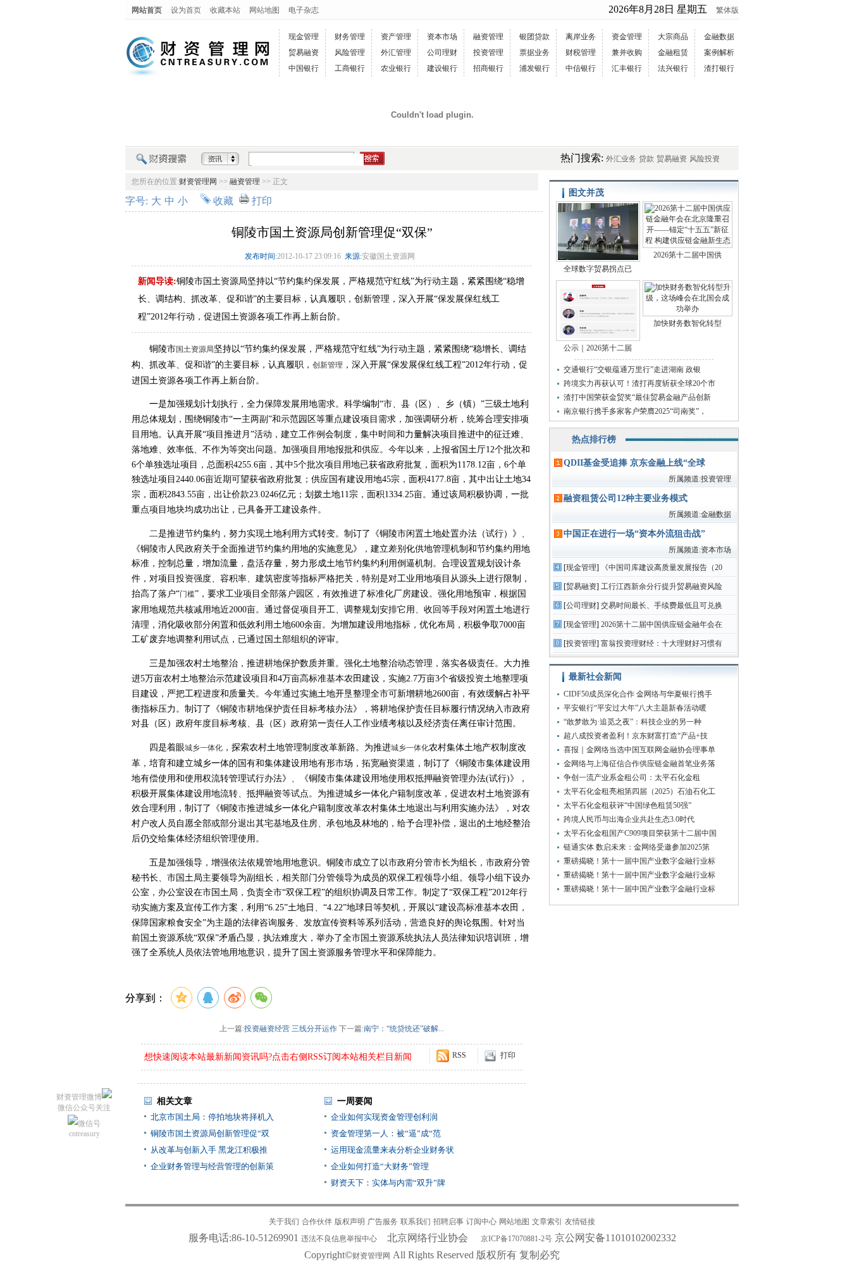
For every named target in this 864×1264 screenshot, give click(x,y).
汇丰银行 (627, 68)
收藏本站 (225, 10)
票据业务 (534, 52)
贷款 (646, 158)
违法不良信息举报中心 (339, 1238)
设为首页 (186, 10)
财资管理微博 (79, 1097)
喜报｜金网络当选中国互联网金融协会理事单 (639, 749)
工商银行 (350, 68)
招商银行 (488, 68)
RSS (459, 1055)
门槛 (187, 594)
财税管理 (580, 52)
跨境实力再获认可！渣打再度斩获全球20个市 (639, 383)
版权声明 (350, 1221)
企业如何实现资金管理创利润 (384, 1117)
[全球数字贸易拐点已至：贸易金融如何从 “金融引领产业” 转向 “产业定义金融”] (598, 232)
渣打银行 (719, 68)
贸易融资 (303, 52)
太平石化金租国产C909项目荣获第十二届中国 (640, 833)
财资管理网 (198, 181)
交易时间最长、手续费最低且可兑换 (661, 605)
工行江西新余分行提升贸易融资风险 (661, 586)
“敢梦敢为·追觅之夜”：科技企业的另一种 (632, 721)
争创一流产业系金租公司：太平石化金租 (632, 777)
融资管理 (488, 36)
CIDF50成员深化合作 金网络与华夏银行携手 (638, 694)
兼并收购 (627, 52)
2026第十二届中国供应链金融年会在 (661, 624)
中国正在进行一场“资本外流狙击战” (634, 533)
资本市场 (442, 36)
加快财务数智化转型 (687, 323)
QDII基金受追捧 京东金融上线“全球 (634, 463)
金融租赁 (673, 52)
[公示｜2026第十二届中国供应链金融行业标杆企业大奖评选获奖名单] (598, 311)
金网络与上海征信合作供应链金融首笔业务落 (639, 763)
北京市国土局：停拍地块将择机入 (212, 1117)
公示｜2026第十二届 (598, 348)
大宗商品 (673, 36)
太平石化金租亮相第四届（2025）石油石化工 (639, 791)
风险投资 (704, 158)
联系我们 (415, 1221)
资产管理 (396, 36)
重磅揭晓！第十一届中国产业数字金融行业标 (639, 861)
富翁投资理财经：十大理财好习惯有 (661, 643)
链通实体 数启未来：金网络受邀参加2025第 (637, 847)
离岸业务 (580, 36)
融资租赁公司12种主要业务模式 (626, 498)
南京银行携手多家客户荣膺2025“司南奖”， (635, 411)
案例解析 (719, 52)
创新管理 (327, 365)
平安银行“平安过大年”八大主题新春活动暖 (635, 707)
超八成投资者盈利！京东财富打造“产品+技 (636, 735)
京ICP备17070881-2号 (516, 1238)
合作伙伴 (317, 1221)
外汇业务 (621, 158)
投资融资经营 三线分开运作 (290, 1028)
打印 (262, 200)
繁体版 (727, 10)
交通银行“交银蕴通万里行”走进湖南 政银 (632, 369)
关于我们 (284, 1221)
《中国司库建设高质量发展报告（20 (661, 567)
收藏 (223, 200)
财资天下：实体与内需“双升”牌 (388, 1182)
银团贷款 (534, 36)
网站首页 (147, 10)
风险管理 (350, 52)
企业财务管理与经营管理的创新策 (212, 1166)
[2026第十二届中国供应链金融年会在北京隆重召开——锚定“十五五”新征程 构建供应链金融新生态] (687, 225)
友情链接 (580, 1221)
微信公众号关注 (84, 1107)
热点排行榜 (594, 439)
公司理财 (442, 52)
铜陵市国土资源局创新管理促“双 (210, 1133)
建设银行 (442, 68)
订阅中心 (481, 1221)
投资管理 (488, 52)
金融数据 (719, 36)
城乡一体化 (204, 747)
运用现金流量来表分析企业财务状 (392, 1150)
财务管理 (350, 36)
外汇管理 (396, 52)
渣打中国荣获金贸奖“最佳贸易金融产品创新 (637, 397)
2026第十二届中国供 (687, 255)
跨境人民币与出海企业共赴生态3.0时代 (629, 819)
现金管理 (303, 36)
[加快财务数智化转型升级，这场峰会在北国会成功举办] (687, 299)
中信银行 (580, 68)
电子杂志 (303, 10)
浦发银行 (534, 68)
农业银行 (396, 68)
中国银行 (303, 68)
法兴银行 (673, 68)
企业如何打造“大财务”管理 (380, 1166)
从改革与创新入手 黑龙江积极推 (209, 1150)
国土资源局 (195, 349)
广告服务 (382, 1221)
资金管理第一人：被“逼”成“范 (386, 1133)
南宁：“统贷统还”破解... (404, 1028)
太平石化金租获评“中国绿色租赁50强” (627, 805)
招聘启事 (448, 1221)
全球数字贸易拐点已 (598, 268)
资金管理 (627, 36)
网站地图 (264, 10)
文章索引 (547, 1221)
